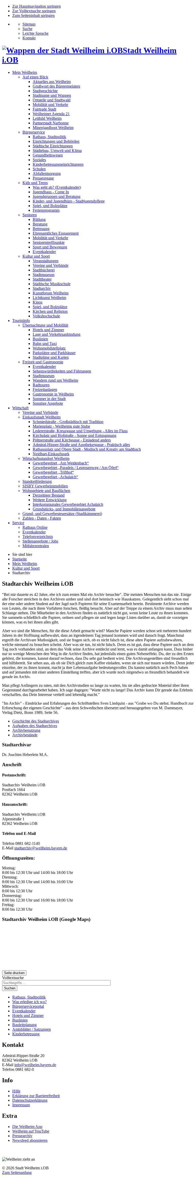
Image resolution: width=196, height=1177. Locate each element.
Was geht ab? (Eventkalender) (57, 187)
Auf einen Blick (35, 77)
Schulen (39, 169)
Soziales (39, 160)
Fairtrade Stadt (44, 109)
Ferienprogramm (46, 210)
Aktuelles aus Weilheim (52, 81)
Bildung (39, 219)
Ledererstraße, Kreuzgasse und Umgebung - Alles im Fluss (80, 431)
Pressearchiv (22, 1136)
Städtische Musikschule (51, 284)
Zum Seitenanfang (17, 1172)
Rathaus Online (34, 527)
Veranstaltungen (45, 261)
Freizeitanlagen (45, 389)
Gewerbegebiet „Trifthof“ (53, 472)
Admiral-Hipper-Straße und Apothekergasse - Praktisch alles (81, 444)
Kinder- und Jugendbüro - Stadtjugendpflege (69, 201)
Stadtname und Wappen (52, 95)
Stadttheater (42, 279)
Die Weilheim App (27, 1126)
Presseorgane (43, 178)
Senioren (29, 215)
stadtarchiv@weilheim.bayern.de (40, 848)
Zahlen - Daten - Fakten (41, 518)
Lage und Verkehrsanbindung (56, 334)
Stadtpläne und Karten (51, 357)
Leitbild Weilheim (47, 118)
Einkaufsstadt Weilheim (41, 417)
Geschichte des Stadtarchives (35, 721)
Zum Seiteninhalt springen (33, 15)
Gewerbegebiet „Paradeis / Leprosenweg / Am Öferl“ (76, 467)
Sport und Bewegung (50, 247)
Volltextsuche (13, 978)
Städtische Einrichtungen (53, 146)
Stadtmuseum (43, 274)
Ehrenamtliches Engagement (56, 233)
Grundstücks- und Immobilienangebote (64, 509)
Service (18, 523)
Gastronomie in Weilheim (53, 394)
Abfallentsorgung (47, 173)
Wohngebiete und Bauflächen (46, 490)
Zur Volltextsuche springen (34, 11)
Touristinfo (21, 320)
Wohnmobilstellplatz (49, 348)
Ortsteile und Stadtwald (51, 100)
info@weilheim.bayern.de (35, 1065)
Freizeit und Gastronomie (42, 362)
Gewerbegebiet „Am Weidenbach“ (61, 463)
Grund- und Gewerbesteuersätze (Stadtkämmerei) (62, 513)
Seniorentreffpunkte (49, 242)
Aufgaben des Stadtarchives (34, 726)
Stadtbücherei (44, 270)
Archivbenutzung (26, 730)
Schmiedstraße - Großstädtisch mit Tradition (68, 421)
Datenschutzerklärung (29, 1100)
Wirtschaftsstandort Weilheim (45, 458)
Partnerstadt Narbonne (51, 123)
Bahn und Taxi (45, 343)
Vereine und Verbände (50, 265)
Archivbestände (25, 735)
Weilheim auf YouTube (30, 1131)
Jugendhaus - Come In (51, 192)
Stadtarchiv (42, 288)
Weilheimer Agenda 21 (51, 114)
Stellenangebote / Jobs (40, 541)
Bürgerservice (33, 132)
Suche (27, 29)
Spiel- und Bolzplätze (50, 205)
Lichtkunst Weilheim (49, 297)
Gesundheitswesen (48, 155)
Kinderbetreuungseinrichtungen (58, 164)
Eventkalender (44, 251)
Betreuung (41, 228)
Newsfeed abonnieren (29, 1140)
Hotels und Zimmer (48, 330)
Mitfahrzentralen (35, 546)
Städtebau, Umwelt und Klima (57, 150)
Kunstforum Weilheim (50, 293)
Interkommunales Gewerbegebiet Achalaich (68, 504)
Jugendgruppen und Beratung (56, 196)
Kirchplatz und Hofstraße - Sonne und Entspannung (74, 435)
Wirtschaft (20, 408)
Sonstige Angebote (48, 403)
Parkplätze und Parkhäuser (54, 353)
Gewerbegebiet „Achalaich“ (55, 477)
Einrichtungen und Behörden (56, 141)
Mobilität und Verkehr (50, 104)
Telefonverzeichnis (37, 536)
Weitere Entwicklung (50, 500)
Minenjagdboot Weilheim (53, 127)
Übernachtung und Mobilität (45, 325)
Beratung (40, 224)
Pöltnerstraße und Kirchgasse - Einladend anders (72, 440)
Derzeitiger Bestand (49, 495)
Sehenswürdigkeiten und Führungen (62, 371)
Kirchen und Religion (50, 311)
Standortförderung (37, 481)
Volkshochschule (46, 316)
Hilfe (16, 1091)
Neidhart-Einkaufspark (51, 454)
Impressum (21, 1105)
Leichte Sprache (35, 33)
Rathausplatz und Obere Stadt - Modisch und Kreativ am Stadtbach (87, 449)
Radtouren (41, 385)
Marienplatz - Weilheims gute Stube (61, 426)
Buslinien (40, 339)
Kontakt (28, 38)
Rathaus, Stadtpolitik (49, 137)
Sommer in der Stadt (49, 399)
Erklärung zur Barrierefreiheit (36, 1096)
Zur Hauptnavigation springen (36, 6)
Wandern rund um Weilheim (55, 380)
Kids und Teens (35, 183)
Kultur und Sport (36, 256)
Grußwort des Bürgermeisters (56, 86)
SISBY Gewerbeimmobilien (45, 486)
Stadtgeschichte (45, 91)
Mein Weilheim (24, 72)
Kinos (37, 302)
